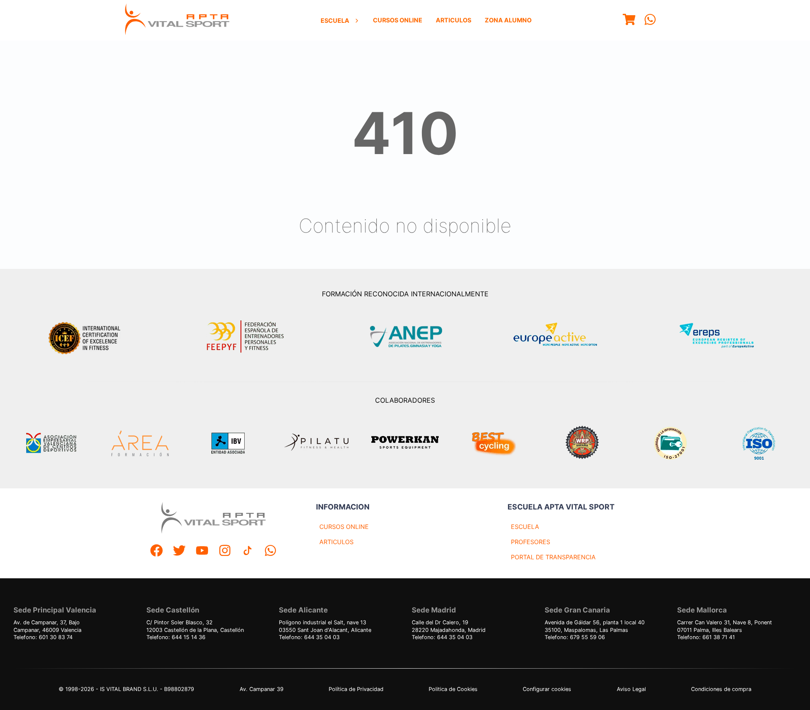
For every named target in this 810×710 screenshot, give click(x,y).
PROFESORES (530, 541)
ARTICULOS (336, 541)
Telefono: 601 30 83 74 (43, 637)
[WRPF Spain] (582, 443)
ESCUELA (525, 526)
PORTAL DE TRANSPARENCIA (553, 557)
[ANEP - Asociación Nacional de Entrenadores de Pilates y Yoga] (405, 337)
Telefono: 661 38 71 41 (706, 637)
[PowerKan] (405, 443)
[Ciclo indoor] (493, 443)
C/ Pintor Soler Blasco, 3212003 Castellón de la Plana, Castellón (195, 626)
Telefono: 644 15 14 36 (175, 637)
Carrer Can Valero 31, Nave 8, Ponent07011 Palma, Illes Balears (724, 626)
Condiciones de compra (721, 689)
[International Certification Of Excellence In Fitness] (86, 337)
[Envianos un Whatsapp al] (270, 551)
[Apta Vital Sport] (177, 20)
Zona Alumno (508, 20)
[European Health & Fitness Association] (564, 337)
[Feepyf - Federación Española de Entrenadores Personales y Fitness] (245, 337)
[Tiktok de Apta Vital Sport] (247, 551)
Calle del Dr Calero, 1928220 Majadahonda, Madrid (449, 626)
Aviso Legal (631, 689)
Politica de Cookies (453, 689)
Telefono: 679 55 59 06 (575, 637)
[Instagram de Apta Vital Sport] (224, 551)
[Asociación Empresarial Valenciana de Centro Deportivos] (51, 443)
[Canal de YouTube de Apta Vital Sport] (202, 551)
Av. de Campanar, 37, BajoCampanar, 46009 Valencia (47, 626)
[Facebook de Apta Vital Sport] (156, 551)
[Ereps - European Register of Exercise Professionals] (723, 337)
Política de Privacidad (356, 689)
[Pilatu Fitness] (316, 443)
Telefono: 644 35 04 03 (309, 637)
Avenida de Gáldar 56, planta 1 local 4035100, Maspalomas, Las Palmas (595, 626)
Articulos (453, 20)
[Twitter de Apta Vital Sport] (179, 551)
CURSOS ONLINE (344, 526)
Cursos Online (397, 20)
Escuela (335, 20)
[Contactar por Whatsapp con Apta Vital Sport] (650, 20)
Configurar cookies (547, 689)
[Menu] (629, 20)
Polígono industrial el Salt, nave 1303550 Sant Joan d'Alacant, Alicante (325, 626)
